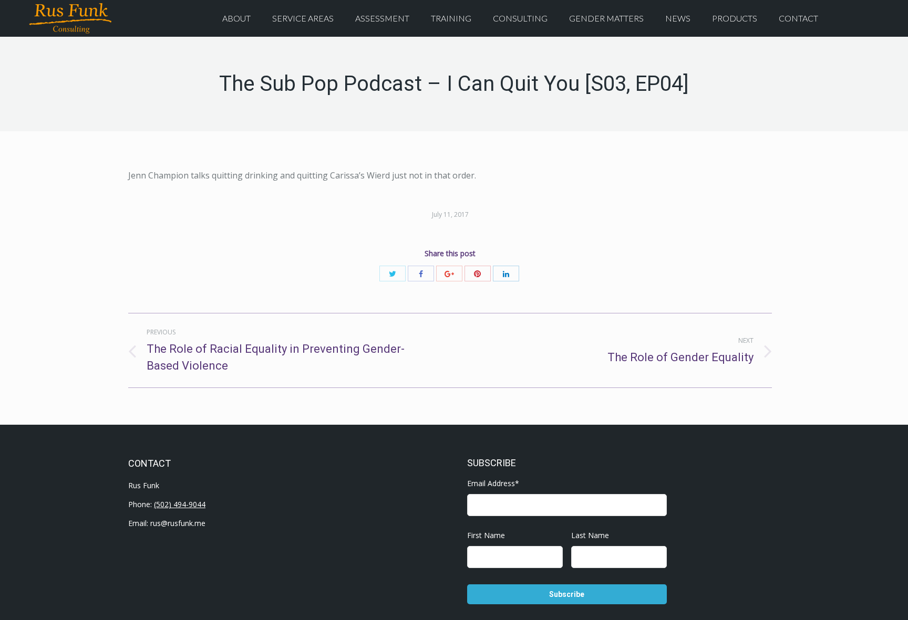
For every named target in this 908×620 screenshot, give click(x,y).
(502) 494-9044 (179, 504)
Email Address (493, 483)
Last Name (590, 535)
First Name (486, 535)
